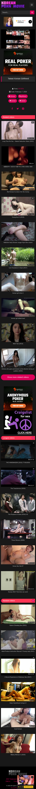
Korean (13, 96)
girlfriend (23, 96)
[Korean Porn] (15, 5)
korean (13, 101)
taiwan (23, 101)
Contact (16, 781)
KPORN (21, 89)
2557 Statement (11, 779)
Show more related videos (18, 377)
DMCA (8, 781)
